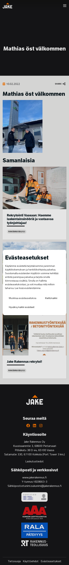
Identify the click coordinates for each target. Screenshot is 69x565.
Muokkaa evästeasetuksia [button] (22, 298)
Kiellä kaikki (51, 298)
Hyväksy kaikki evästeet (21, 307)
